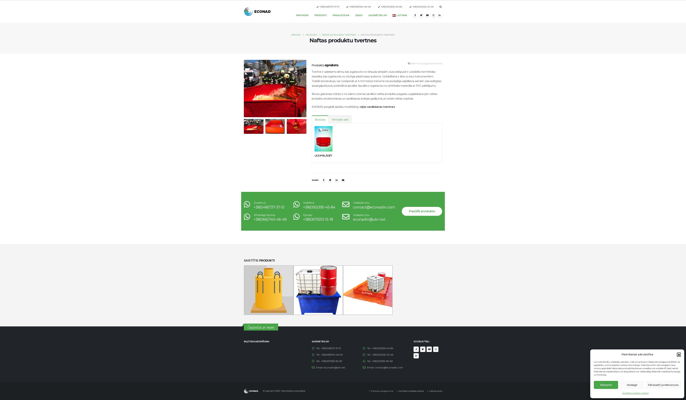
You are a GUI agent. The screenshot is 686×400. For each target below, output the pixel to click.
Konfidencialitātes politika (635, 393)
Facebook (323, 180)
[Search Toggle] (440, 7)
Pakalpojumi (341, 15)
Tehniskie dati (340, 119)
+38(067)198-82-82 (331, 361)
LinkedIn (336, 180)
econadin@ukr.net (369, 219)
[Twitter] (421, 15)
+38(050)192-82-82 (382, 361)
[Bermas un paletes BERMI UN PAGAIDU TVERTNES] (367, 290)
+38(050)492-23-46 (423, 6)
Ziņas (359, 15)
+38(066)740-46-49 (360, 6)
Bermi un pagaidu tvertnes (426, 63)
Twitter (330, 180)
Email (343, 180)
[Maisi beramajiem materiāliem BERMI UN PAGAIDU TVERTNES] (268, 290)
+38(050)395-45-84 (391, 6)
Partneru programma (382, 391)
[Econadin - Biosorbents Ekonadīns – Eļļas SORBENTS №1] (257, 12)
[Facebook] (415, 15)
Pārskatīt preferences (663, 385)
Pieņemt (606, 385)
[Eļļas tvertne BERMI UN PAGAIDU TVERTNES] (318, 290)
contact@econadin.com (374, 207)
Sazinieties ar (377, 15)
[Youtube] (427, 15)
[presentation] (243, 88)
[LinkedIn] (439, 15)
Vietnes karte (435, 391)
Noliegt (632, 385)
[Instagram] (433, 15)
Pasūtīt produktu (422, 211)
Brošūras (320, 119)
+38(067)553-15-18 (318, 219)
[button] (679, 354)
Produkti (320, 15)
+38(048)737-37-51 (329, 6)
